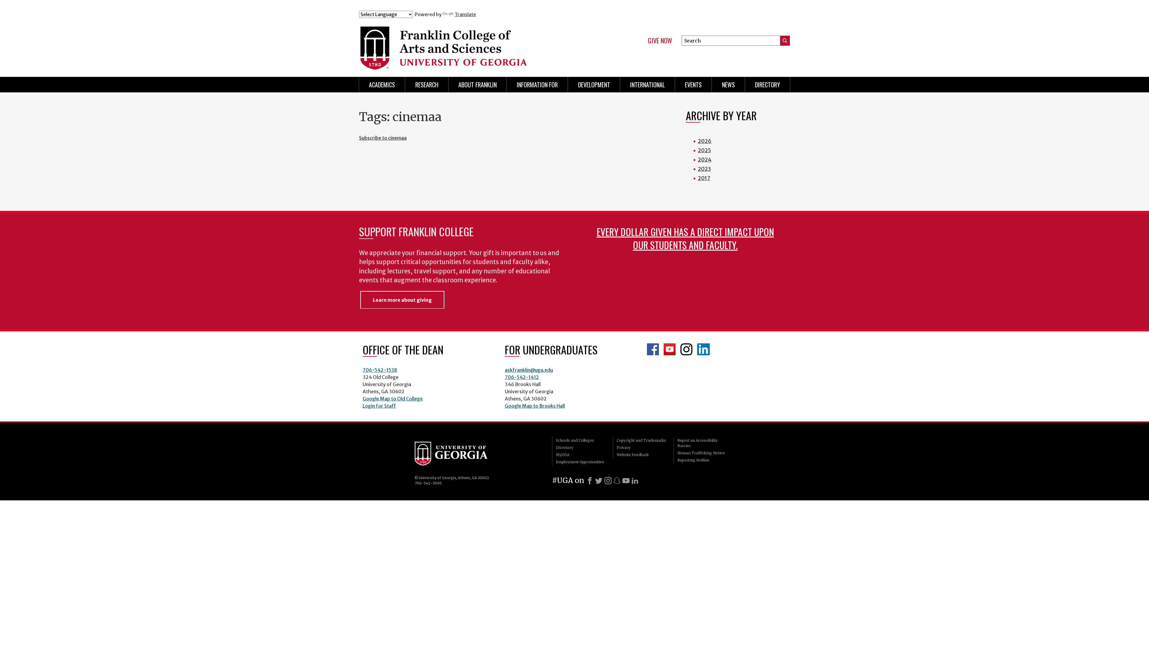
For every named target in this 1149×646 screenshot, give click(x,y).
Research (426, 84)
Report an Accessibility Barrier (697, 443)
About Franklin (477, 84)
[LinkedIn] (635, 480)
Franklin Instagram (686, 349)
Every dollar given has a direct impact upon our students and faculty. (685, 238)
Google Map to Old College (393, 399)
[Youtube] (626, 480)
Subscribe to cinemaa (383, 138)
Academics (382, 84)
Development (594, 84)
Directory (767, 84)
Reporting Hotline (693, 460)
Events (693, 84)
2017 (704, 178)
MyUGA (562, 454)
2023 (704, 168)
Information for (537, 84)
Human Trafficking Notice (701, 453)
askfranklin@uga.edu (529, 370)
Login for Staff (379, 406)
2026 (705, 141)
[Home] (478, 44)
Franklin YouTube (670, 349)
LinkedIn (704, 349)
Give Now (660, 40)
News (728, 84)
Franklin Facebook (653, 349)
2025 (704, 150)
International (647, 84)
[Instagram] (608, 480)
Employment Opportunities (580, 462)
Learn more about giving (402, 300)
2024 (705, 159)
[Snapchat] (617, 480)
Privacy (623, 447)
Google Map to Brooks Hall (535, 406)
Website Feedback (633, 454)
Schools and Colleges (575, 440)
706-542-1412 (522, 377)
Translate (465, 14)
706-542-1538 (380, 370)
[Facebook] (589, 480)
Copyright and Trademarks (641, 440)
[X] (598, 480)
